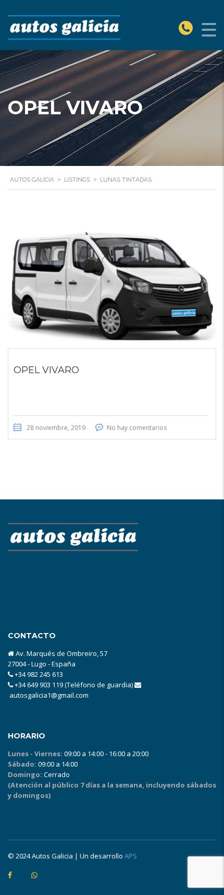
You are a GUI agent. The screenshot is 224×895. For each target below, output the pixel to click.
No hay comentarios (137, 427)
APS (131, 856)
